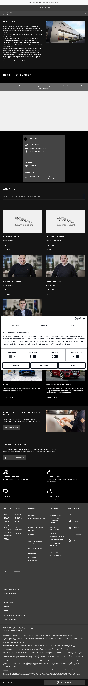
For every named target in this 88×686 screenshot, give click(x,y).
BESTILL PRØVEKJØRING (19, 518)
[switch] (33, 356)
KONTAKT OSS (32, 557)
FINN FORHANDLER (34, 560)
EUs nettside (6, 665)
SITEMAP (6, 611)
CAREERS (7, 585)
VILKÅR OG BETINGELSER (11, 589)
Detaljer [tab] (44, 325)
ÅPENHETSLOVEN (9, 602)
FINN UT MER (13, 427)
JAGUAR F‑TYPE (6, 526)
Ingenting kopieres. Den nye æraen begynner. (44, 3)
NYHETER (52, 522)
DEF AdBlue (31, 530)
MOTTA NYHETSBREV (19, 522)
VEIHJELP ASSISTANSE (35, 539)
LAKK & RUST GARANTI (35, 549)
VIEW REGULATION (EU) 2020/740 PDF (13, 642)
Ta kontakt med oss (8, 669)
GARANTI (31, 546)
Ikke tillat (16, 365)
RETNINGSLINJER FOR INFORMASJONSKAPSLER (18, 598)
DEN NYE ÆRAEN (7, 539)
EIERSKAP (31, 513)
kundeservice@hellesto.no (38, 148)
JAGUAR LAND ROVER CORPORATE (14, 615)
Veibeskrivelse (34, 156)
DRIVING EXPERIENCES (57, 536)
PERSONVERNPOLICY (10, 593)
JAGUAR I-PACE (7, 522)
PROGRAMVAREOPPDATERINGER (37, 518)
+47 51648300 (34, 145)
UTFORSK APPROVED (16, 458)
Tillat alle (72, 365)
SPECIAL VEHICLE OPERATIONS (55, 556)
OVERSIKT (18, 533)
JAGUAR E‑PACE (6, 513)
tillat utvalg (44, 365)
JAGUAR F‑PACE (6, 518)
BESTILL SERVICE (66, 682)
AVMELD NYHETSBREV (10, 619)
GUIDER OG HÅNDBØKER (35, 527)
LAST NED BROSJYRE (18, 513)
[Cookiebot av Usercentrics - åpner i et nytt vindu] (76, 319)
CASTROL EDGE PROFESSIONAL (54, 519)
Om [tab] (72, 325)
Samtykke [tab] (15, 325)
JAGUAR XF (7, 532)
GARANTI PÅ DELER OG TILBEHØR (35, 542)
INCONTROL (31, 515)
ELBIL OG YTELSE (55, 552)
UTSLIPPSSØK (8, 535)
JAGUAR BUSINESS (55, 515)
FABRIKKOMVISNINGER (57, 539)
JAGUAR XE (7, 529)
